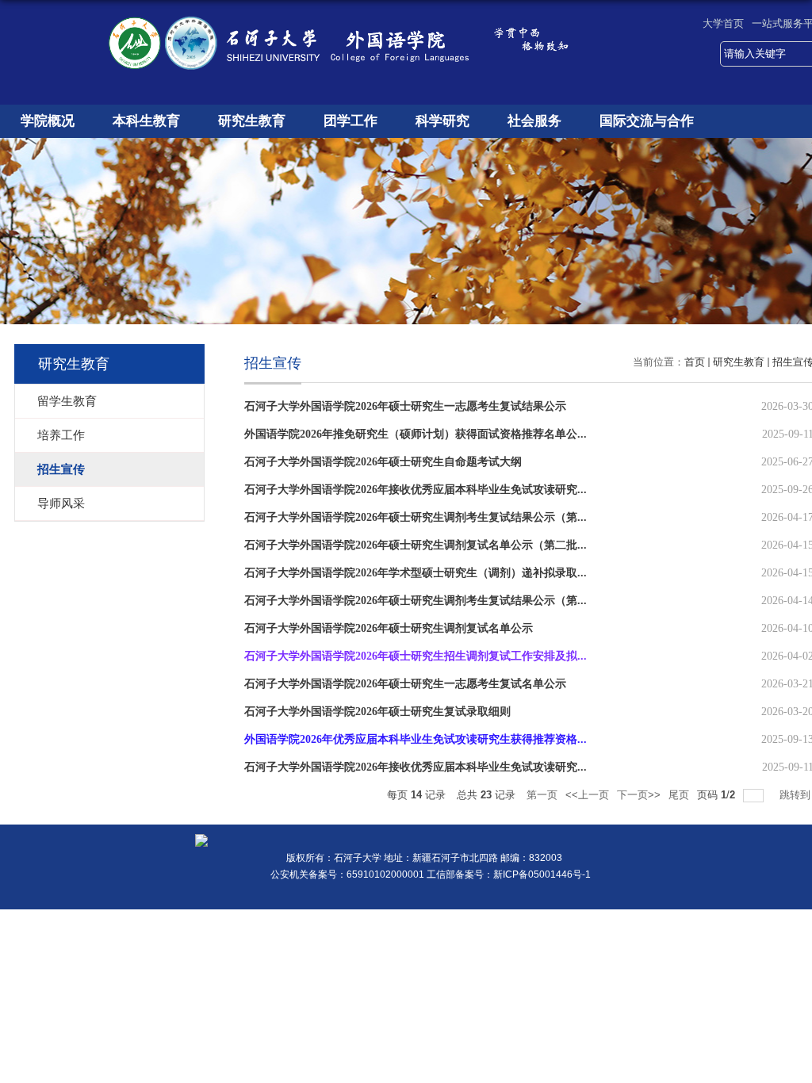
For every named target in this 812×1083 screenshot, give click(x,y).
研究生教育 (251, 120)
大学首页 (723, 23)
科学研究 (442, 120)
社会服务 (534, 120)
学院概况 (48, 120)
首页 (694, 362)
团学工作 (350, 120)
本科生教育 (146, 120)
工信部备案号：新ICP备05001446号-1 (509, 874)
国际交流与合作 (646, 120)
